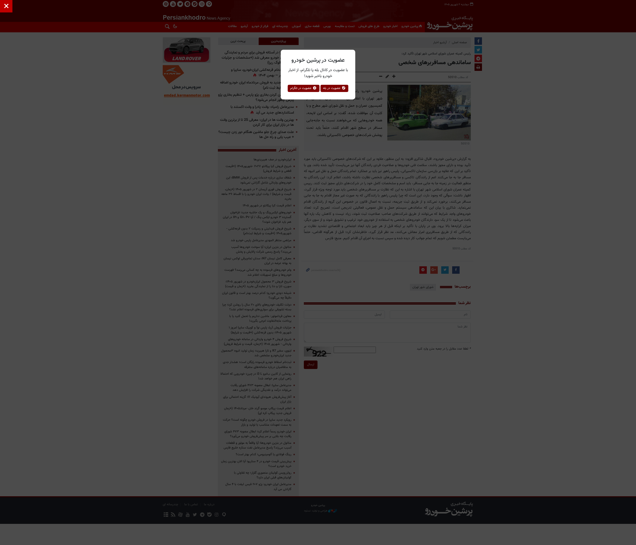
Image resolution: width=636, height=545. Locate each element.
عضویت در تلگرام (301, 88)
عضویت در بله (332, 88)
